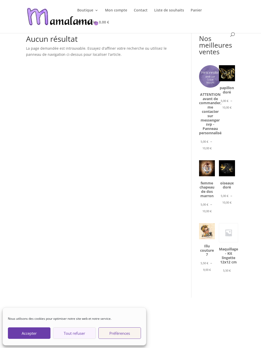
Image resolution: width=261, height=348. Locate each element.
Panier (196, 10)
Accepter (29, 333)
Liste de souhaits (169, 10)
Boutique (85, 10)
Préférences (119, 333)
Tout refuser (74, 333)
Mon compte (116, 10)
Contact (141, 10)
